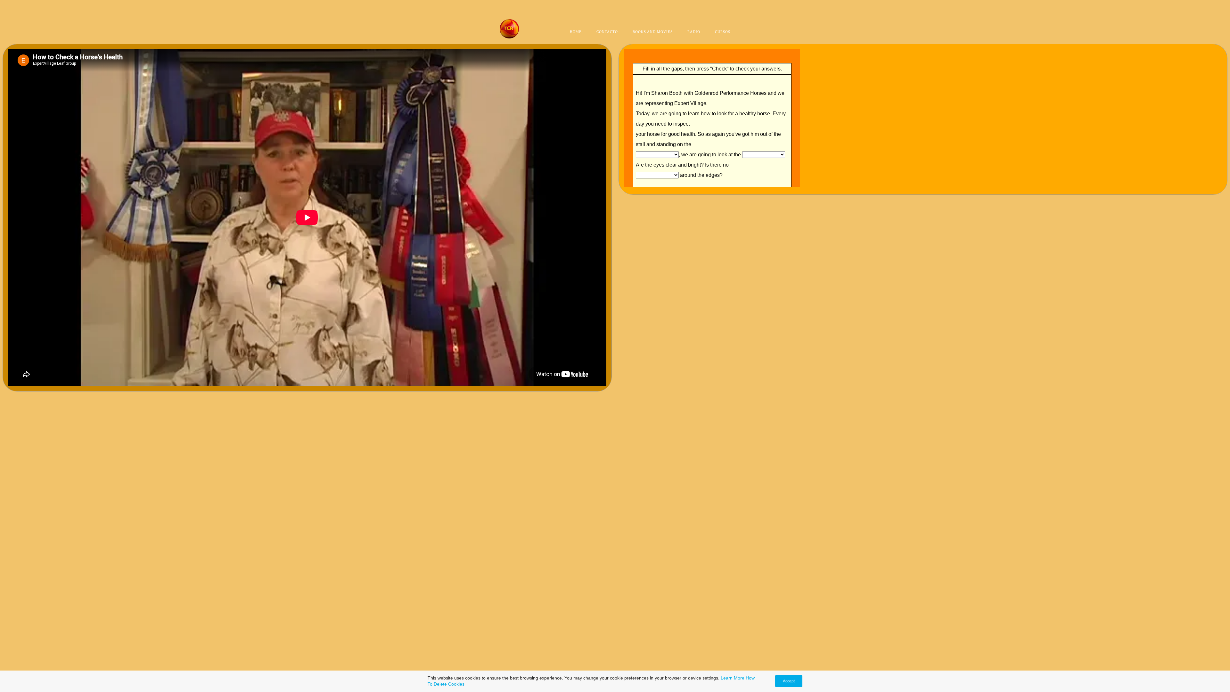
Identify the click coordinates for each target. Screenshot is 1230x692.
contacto (607, 32)
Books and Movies (653, 32)
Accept (789, 681)
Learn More (732, 677)
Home (576, 32)
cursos (722, 32)
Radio (693, 32)
